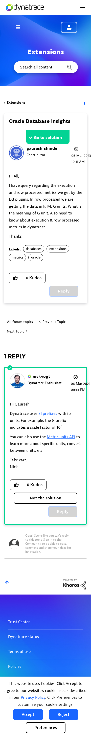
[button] (28, 714)
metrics (17, 257)
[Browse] (20, 27)
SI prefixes (47, 413)
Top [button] (7, 582)
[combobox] (45, 67)
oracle (35, 257)
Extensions (16, 102)
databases (33, 249)
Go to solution (48, 137)
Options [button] (84, 102)
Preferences (45, 727)
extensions (57, 249)
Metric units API (61, 436)
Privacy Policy (33, 697)
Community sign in (69, 27)
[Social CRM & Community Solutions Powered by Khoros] (74, 584)
